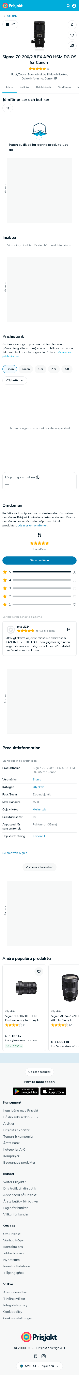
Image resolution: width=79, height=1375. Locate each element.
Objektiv (12, 15)
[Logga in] (74, 5)
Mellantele (39, 809)
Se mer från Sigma (14, 853)
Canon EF (39, 836)
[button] (10, 24)
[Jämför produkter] (72, 45)
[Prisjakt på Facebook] (35, 1356)
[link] (39, 638)
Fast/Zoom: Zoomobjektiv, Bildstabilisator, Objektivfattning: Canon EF (39, 76)
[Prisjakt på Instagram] (43, 1356)
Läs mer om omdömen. (33, 525)
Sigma (37, 779)
